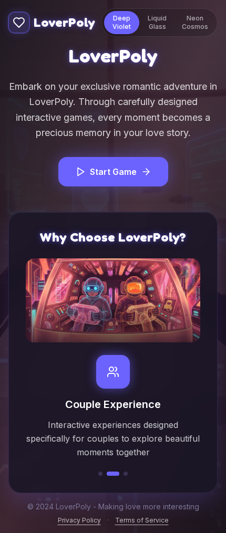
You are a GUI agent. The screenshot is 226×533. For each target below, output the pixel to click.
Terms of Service (142, 520)
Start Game (113, 171)
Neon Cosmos (195, 22)
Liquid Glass (157, 22)
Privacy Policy (79, 520)
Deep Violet (121, 22)
